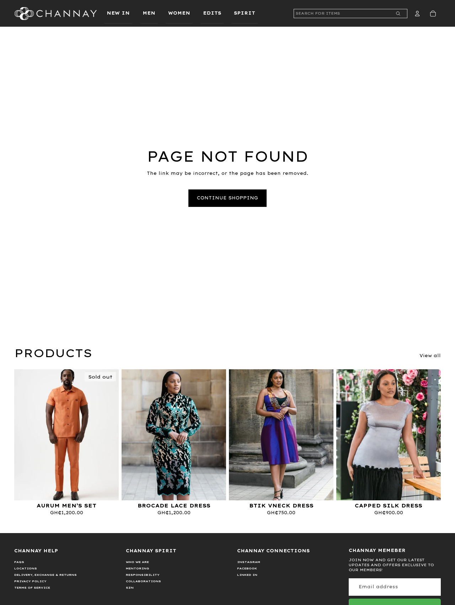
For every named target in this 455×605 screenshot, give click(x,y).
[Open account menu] (417, 13)
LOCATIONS (25, 568)
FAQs (19, 562)
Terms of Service (32, 587)
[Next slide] (108, 435)
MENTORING (137, 568)
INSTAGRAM (248, 562)
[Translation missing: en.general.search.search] (398, 13)
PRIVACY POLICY (30, 581)
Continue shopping (227, 197)
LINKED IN (247, 575)
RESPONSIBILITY (143, 575)
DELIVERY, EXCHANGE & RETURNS (45, 575)
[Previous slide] (25, 435)
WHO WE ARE (137, 562)
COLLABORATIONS (143, 581)
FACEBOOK (247, 568)
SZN (130, 587)
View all (430, 355)
